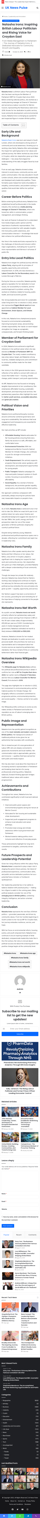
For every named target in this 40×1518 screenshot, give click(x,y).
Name (4, 1193)
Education (6, 1416)
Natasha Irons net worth (20, 962)
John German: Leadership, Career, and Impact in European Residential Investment (10, 1122)
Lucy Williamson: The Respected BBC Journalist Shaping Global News (24, 1253)
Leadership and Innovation (17, 16)
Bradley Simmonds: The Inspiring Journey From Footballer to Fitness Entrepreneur (10, 1346)
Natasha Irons (10, 953)
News (4, 1432)
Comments (32, 1235)
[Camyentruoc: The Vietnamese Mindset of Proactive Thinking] (29, 1137)
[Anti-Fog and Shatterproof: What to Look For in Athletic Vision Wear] (20, 1486)
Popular (6, 1235)
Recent (18, 1235)
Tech (4, 1442)
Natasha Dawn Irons (9, 140)
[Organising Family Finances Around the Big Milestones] (32, 1478)
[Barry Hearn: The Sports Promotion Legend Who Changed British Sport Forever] (20, 1471)
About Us (13, 1501)
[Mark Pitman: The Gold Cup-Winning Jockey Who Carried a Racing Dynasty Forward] (32, 1486)
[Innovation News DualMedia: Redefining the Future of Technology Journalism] (29, 1112)
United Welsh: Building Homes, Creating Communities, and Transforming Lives (10, 1147)
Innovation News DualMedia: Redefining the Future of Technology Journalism (29, 1122)
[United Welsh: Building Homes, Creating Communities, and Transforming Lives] (10, 1137)
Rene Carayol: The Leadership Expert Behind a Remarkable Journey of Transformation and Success (29, 1319)
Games (6, 1455)
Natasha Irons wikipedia (20, 966)
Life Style (6, 1429)
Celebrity (6, 1410)
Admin (6, 52)
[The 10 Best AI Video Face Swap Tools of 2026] (7, 1471)
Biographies (6, 1400)
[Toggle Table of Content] (22, 125)
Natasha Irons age (28, 953)
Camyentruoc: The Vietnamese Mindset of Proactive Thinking (29, 1146)
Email (4, 1201)
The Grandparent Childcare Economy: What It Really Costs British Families (28, 1346)
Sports (5, 1439)
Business (6, 1407)
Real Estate (6, 1435)
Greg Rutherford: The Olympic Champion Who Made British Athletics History (10, 1317)
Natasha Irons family (20, 958)
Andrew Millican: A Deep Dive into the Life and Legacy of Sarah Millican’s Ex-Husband (26, 1285)
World (4, 1448)
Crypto (5, 1413)
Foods (6, 1451)
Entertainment (7, 1419)
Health (5, 1423)
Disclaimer (28, 1504)
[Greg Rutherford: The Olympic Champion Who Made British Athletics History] (10, 1307)
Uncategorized (7, 1445)
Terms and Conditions (16, 1504)
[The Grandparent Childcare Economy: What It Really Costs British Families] (29, 1336)
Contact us (21, 1501)
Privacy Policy (30, 1501)
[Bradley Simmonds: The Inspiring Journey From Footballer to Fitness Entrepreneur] (10, 1336)
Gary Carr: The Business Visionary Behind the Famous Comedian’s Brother (26, 1243)
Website (4, 1209)
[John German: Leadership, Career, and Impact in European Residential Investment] (10, 1112)
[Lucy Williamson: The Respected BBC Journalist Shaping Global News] (7, 1254)
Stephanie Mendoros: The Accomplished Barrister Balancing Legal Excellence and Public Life (25, 1264)
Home (5, 16)
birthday (5, 1403)
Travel (6, 1458)
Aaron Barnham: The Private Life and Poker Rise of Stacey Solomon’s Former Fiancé (26, 1275)
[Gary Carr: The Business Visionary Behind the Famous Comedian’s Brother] (7, 1244)
